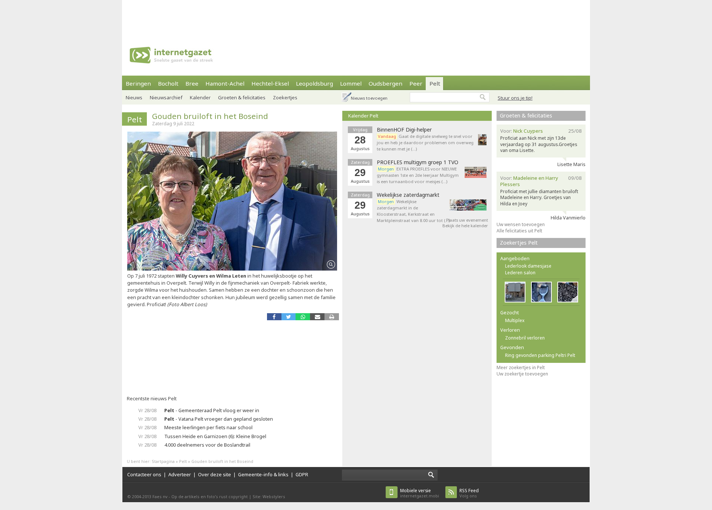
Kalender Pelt (363, 115)
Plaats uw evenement (467, 220)
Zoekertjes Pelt (519, 242)
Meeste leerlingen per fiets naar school (208, 427)
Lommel (351, 83)
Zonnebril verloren (525, 338)
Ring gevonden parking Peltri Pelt (540, 355)
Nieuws (134, 97)
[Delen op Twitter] (288, 316)
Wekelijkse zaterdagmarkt (408, 195)
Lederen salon (520, 272)
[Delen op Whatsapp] (303, 316)
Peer (415, 83)
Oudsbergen (385, 83)
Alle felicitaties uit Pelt (519, 231)
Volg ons (469, 493)
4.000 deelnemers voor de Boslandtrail (207, 444)
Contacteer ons (144, 474)
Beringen (138, 83)
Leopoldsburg (314, 83)
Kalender (200, 97)
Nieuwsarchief (166, 97)
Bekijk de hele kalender (465, 225)
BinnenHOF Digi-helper (404, 129)
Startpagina (163, 461)
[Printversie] (331, 316)
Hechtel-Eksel (270, 83)
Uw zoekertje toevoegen (522, 374)
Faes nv (160, 496)
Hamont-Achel (224, 83)
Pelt (434, 83)
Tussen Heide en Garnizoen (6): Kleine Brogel (215, 436)
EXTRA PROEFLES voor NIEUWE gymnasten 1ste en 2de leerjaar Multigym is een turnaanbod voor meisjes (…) (418, 175)
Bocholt (168, 83)
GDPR (302, 474)
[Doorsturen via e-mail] (317, 316)
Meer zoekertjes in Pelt (521, 367)
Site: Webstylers (269, 496)
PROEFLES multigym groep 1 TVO (417, 162)
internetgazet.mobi (419, 493)
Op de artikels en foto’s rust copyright (209, 496)
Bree (191, 83)
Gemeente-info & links (263, 474)
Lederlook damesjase (528, 266)
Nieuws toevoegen (369, 98)
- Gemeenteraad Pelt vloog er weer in (211, 410)
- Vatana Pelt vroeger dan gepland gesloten (218, 418)
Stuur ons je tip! (515, 98)
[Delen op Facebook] (274, 316)
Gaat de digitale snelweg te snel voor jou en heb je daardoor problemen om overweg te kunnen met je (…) (425, 142)
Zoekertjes (285, 97)
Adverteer (179, 474)
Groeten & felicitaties (242, 97)
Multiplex (514, 320)
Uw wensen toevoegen (521, 224)
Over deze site (214, 474)
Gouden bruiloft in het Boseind (210, 116)
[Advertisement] (356, 16)
